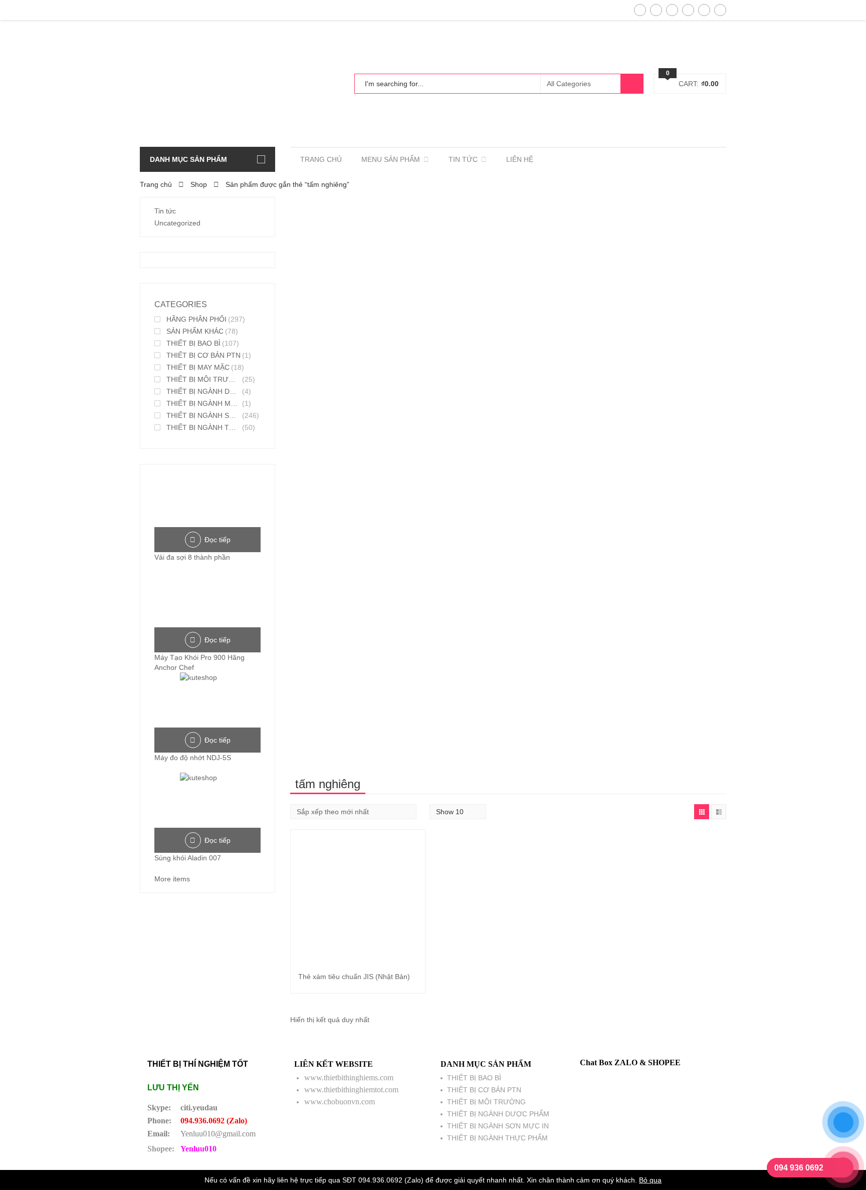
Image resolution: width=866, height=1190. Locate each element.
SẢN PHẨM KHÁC (195, 331)
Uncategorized (177, 223)
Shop (198, 184)
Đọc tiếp (217, 540)
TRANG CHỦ (321, 159)
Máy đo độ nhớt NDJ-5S (192, 758)
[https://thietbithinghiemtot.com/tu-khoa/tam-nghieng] (701, 811)
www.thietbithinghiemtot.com (351, 1089)
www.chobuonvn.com (339, 1101)
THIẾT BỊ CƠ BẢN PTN (203, 355)
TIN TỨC (463, 159)
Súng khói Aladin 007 (187, 858)
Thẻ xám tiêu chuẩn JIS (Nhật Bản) (354, 977)
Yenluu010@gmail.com (218, 1133)
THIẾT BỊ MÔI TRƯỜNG (203, 379)
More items (172, 879)
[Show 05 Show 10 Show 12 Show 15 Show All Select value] (457, 811)
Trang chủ (156, 184)
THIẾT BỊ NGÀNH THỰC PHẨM (203, 427)
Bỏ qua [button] (650, 1180)
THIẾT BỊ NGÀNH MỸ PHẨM (203, 403)
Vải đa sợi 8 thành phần (192, 557)
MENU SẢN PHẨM (390, 159)
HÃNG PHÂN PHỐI (196, 319)
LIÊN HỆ (519, 159)
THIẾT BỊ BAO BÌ (193, 343)
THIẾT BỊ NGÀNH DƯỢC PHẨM (203, 391)
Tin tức (165, 211)
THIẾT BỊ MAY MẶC (198, 367)
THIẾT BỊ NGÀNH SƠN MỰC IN (203, 415)
